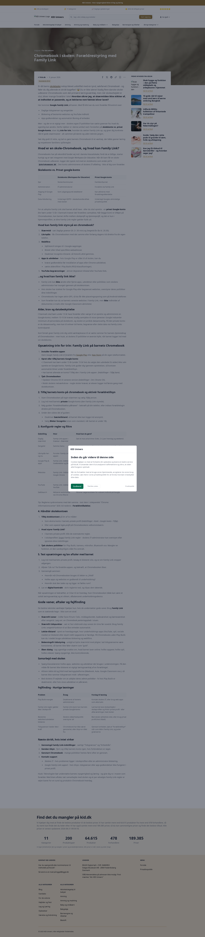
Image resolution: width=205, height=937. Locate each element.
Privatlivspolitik (129, 486)
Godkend (77, 486)
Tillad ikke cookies (92, 486)
